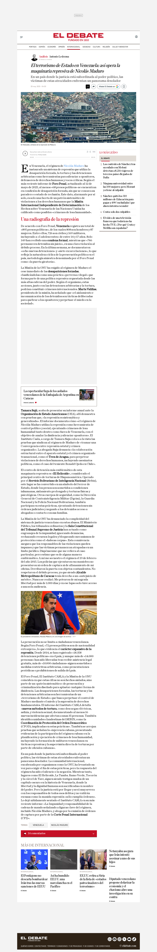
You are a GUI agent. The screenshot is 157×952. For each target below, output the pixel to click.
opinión (61, 47)
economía (52, 47)
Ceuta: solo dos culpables (116, 211)
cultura (96, 47)
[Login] (136, 37)
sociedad (86, 47)
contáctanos (40, 946)
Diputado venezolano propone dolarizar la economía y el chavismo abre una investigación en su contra (122, 888)
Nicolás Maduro (74, 165)
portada (32, 47)
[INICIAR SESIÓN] (136, 37)
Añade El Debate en (107, 86)
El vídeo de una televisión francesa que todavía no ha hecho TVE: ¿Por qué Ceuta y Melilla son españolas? (119, 222)
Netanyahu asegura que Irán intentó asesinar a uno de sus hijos (122, 856)
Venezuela (38, 825)
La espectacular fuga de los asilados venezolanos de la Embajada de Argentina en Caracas (51, 394)
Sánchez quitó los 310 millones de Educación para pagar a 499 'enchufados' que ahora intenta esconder (119, 201)
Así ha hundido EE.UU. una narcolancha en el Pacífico (61, 881)
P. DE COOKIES (88, 946)
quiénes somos (27, 946)
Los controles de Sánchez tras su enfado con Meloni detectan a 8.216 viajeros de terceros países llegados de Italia (119, 171)
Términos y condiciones (57, 946)
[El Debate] (78, 35)
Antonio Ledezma (29, 402)
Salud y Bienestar (120, 47)
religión (106, 47)
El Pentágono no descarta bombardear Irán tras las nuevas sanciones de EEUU (34, 881)
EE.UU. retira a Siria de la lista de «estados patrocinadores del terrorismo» (93, 881)
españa (42, 47)
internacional (73, 47)
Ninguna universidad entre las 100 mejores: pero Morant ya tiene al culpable (119, 187)
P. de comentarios (102, 946)
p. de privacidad (75, 946)
